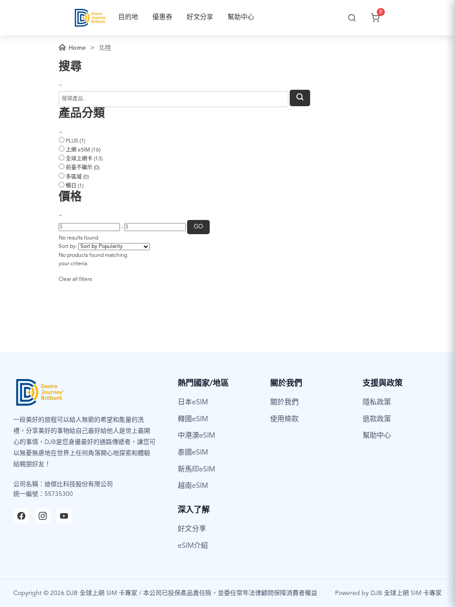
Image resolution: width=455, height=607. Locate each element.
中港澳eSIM (196, 435)
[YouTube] (64, 516)
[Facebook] (21, 516)
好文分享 (200, 17)
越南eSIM (193, 486)
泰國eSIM (193, 452)
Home (77, 48)
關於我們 (284, 402)
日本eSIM (193, 402)
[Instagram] (43, 516)
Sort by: (68, 246)
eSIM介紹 (193, 546)
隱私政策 (377, 402)
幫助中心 (241, 17)
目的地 (128, 17)
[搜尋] (352, 18)
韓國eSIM (193, 419)
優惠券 (162, 17)
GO (198, 227)
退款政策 (377, 419)
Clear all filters (75, 279)
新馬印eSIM (196, 469)
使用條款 (284, 419)
